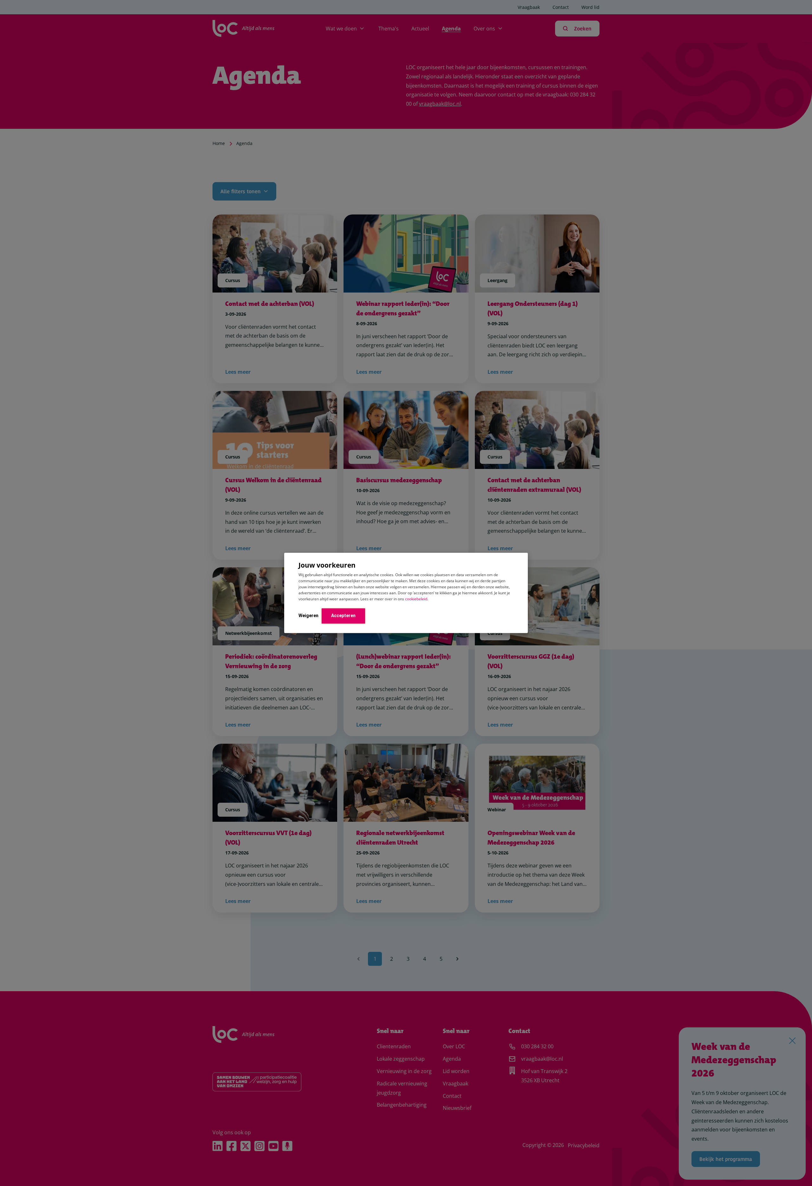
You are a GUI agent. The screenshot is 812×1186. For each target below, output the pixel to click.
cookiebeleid (416, 599)
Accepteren (343, 615)
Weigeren (308, 615)
